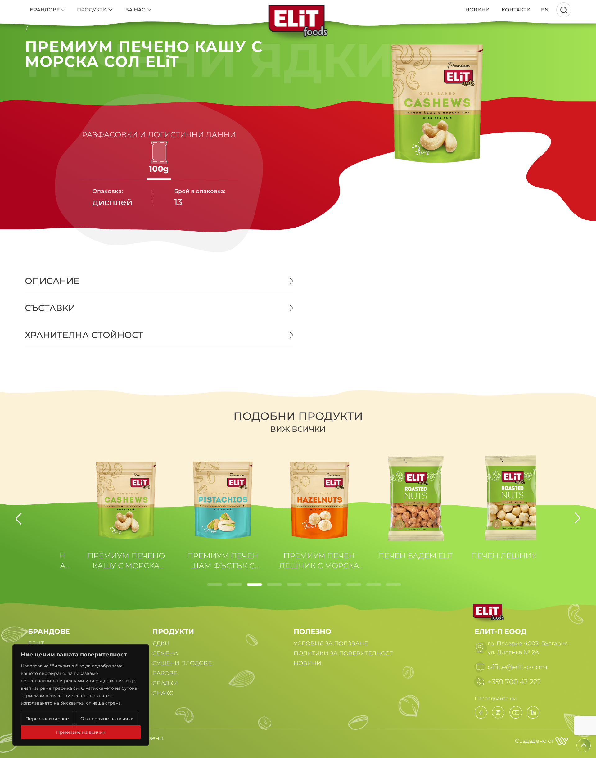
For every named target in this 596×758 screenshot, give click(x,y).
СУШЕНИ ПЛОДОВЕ (182, 663)
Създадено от (535, 741)
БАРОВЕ (164, 673)
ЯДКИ (160, 643)
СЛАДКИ (165, 683)
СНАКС (162, 693)
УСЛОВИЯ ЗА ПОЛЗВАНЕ (331, 643)
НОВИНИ (307, 663)
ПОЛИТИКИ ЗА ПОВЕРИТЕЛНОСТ (343, 653)
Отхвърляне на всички (107, 718)
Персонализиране (47, 718)
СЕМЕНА (165, 653)
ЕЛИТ (36, 643)
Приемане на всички (81, 732)
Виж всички (298, 429)
